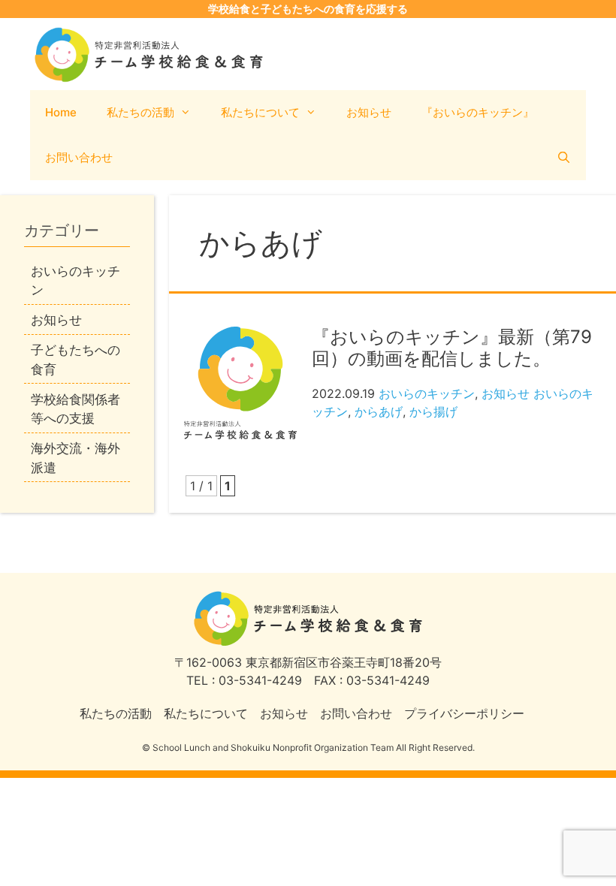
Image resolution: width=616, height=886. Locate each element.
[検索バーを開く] (564, 157)
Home (61, 112)
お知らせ (368, 112)
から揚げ (433, 411)
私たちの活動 (140, 112)
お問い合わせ (79, 157)
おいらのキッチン (427, 393)
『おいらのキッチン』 (477, 112)
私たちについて (260, 112)
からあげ (379, 411)
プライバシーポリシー (464, 713)
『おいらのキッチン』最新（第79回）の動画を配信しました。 (452, 347)
